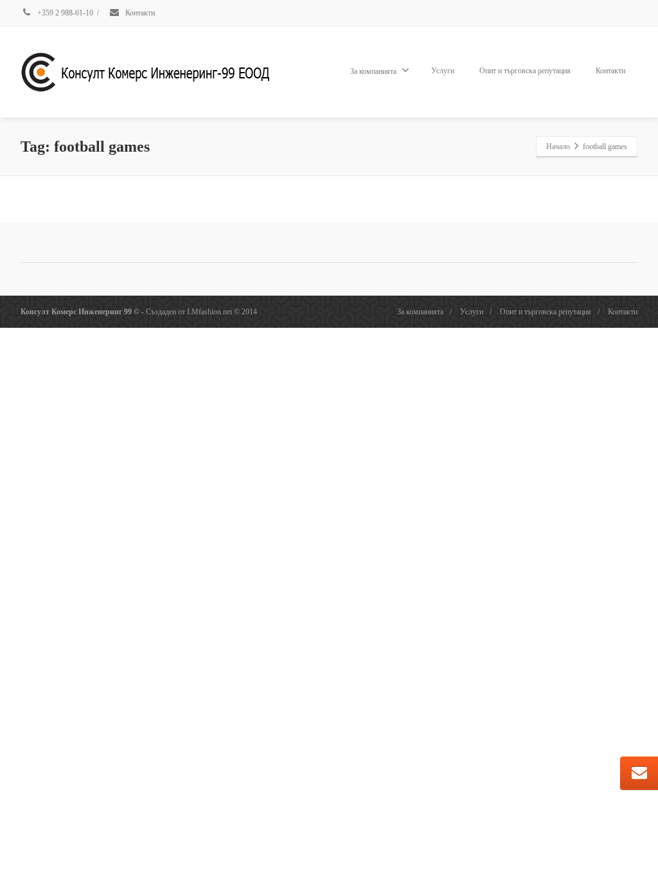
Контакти (139, 12)
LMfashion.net (209, 311)
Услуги (442, 70)
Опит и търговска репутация (525, 70)
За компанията (373, 71)
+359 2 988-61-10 (64, 12)
